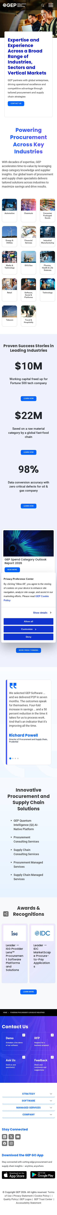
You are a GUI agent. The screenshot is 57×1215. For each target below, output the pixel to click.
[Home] (14, 5)
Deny (28, 637)
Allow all (28, 621)
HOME (5, 1012)
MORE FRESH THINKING (28, 650)
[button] (50, 5)
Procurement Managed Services (28, 864)
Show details (40, 612)
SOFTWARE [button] (28, 1100)
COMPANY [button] (28, 1114)
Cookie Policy (42, 1195)
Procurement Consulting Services (26, 839)
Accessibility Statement (28, 1202)
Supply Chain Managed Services (28, 877)
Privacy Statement (23, 1195)
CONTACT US (16, 103)
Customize (27, 629)
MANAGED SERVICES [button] (28, 1107)
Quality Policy (10, 1199)
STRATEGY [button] (28, 1093)
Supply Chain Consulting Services (26, 852)
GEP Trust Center (43, 1199)
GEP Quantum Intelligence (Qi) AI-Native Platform (26, 825)
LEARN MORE (28, 992)
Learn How (29, 398)
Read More (12, 570)
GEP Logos (26, 1199)
